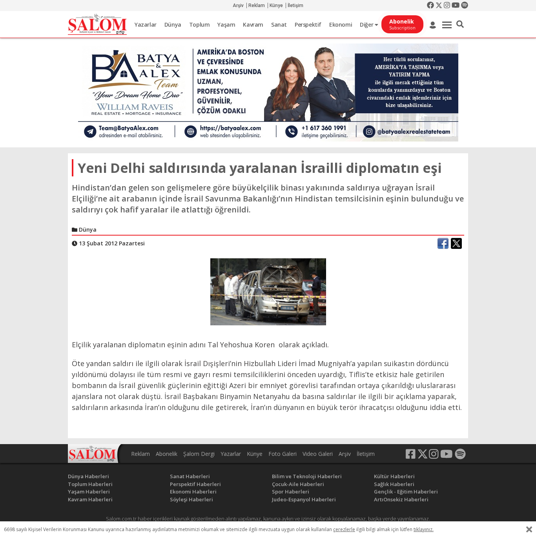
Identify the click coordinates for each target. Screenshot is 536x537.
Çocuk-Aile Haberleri (298, 484)
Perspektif (308, 24)
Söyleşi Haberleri (191, 499)
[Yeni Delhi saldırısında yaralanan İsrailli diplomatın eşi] (268, 291)
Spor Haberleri (290, 491)
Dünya (172, 24)
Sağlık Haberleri (394, 484)
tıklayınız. (424, 529)
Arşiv (238, 5)
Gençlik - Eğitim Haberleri (406, 491)
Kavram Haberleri (90, 499)
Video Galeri (318, 453)
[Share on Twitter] (456, 243)
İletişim (295, 5)
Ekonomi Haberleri (193, 491)
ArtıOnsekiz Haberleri (401, 499)
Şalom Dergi (199, 453)
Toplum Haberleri (90, 484)
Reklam (256, 5)
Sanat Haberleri (190, 476)
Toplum (199, 24)
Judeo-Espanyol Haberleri (304, 499)
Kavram (253, 24)
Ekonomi (340, 24)
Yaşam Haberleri (89, 491)
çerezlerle (344, 529)
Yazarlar (146, 24)
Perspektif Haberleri (195, 484)
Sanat (279, 24)
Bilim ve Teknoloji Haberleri (307, 476)
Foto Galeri (282, 453)
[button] (460, 24)
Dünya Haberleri (88, 476)
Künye (276, 5)
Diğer (367, 24)
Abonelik (166, 453)
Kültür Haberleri (394, 476)
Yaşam (226, 24)
